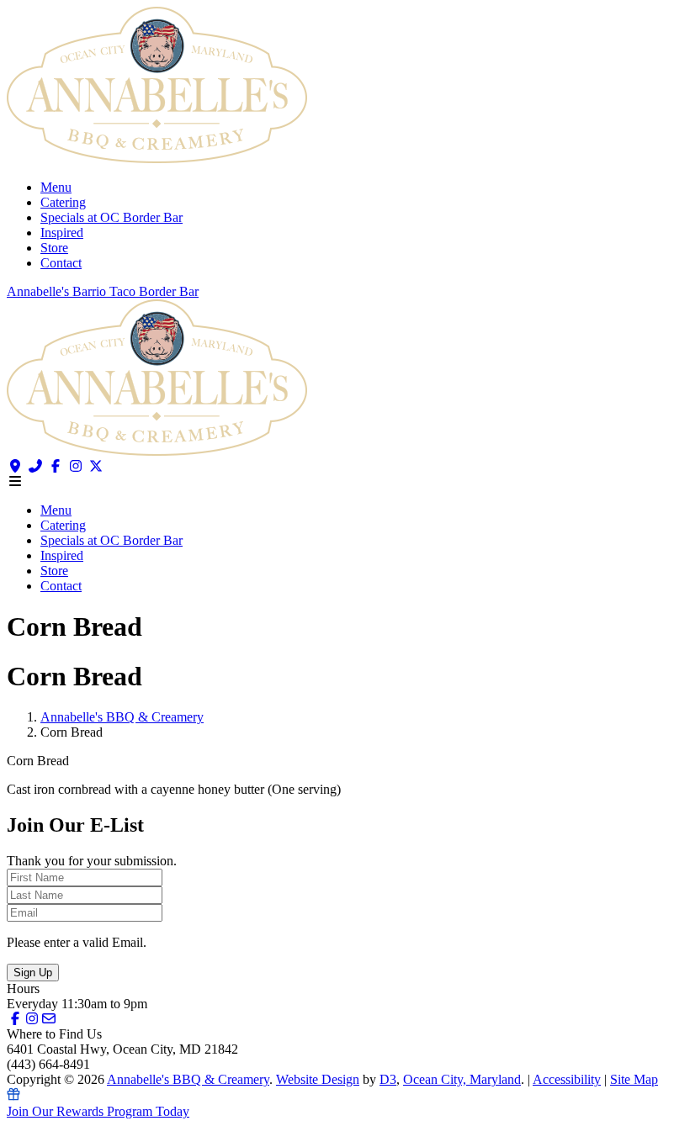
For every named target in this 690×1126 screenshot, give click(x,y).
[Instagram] (75, 466)
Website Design (317, 1079)
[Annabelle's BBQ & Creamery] (157, 158)
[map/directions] (15, 466)
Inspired (61, 232)
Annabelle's (39, 291)
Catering (63, 202)
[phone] (35, 466)
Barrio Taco (105, 291)
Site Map (634, 1079)
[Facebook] (55, 466)
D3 (388, 1079)
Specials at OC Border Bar (111, 217)
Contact (61, 263)
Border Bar (169, 291)
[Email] (48, 1019)
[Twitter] (96, 466)
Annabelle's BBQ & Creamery (122, 717)
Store (54, 248)
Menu (56, 187)
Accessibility (567, 1079)
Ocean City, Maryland (462, 1079)
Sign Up (32, 972)
